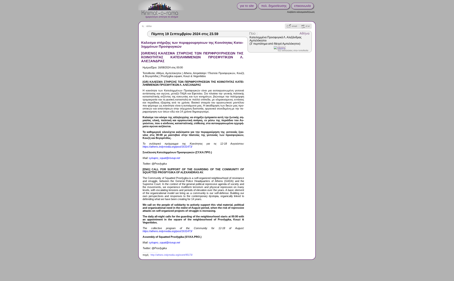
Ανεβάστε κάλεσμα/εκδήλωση (301, 12)
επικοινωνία (302, 6)
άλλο (149, 26)
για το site (247, 6)
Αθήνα (304, 33)
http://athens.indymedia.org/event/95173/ (172, 255)
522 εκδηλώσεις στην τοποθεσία (293, 50)
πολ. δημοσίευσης (274, 6)
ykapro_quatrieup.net (164, 157)
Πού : (253, 33)
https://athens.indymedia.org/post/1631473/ (167, 146)
